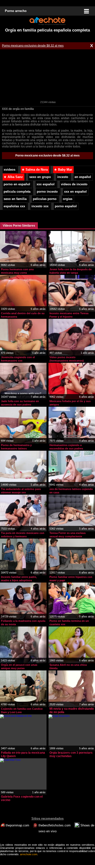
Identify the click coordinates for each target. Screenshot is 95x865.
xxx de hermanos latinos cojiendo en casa (71, 491)
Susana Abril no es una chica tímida (68, 666)
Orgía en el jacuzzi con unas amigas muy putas (19, 666)
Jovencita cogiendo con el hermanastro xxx (18, 359)
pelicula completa (17, 191)
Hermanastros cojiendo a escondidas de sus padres (66, 447)
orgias (67, 199)
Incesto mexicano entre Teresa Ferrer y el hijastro (68, 315)
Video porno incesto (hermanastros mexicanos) (66, 359)
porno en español (17, 184)
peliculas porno (45, 199)
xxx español (46, 184)
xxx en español (75, 191)
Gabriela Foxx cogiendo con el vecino (22, 798)
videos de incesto (74, 184)
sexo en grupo (40, 177)
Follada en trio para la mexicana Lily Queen (23, 754)
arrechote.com (28, 854)
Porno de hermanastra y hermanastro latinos (16, 447)
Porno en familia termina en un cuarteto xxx (69, 622)
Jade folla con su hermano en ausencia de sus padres (20, 403)
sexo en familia (15, 199)
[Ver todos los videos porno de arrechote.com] (47, 24)
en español (83, 177)
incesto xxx (39, 206)
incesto (62, 177)
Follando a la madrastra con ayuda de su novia (23, 622)
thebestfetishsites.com (55, 825)
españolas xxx (14, 206)
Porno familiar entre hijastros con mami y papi (70, 578)
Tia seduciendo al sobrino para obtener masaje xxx (21, 491)
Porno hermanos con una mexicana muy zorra (17, 271)
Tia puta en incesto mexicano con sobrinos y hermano (22, 535)
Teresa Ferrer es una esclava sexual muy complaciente (67, 535)
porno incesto (47, 191)
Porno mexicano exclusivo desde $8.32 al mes (33, 45)
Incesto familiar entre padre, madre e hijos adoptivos (19, 578)
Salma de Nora (35, 169)
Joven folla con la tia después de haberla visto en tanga (70, 271)
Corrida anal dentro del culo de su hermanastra (23, 315)
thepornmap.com (17, 825)
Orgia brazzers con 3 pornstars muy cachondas (71, 754)
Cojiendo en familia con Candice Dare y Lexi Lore (22, 710)
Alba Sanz (13, 177)
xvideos (9, 169)
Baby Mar (63, 169)
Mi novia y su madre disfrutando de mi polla (71, 710)
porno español (66, 206)
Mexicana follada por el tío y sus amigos (70, 403)
